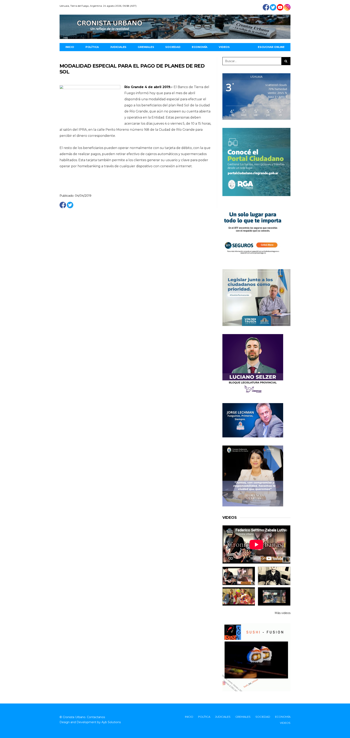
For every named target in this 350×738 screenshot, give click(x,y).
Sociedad (172, 47)
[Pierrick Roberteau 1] (274, 576)
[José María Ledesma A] (274, 596)
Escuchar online (271, 47)
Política (92, 47)
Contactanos (96, 717)
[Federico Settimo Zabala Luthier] (238, 576)
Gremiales (146, 47)
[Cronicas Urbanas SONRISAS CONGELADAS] (238, 596)
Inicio (69, 47)
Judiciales (118, 47)
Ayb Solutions (111, 722)
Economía (199, 47)
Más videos (282, 613)
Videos (224, 47)
